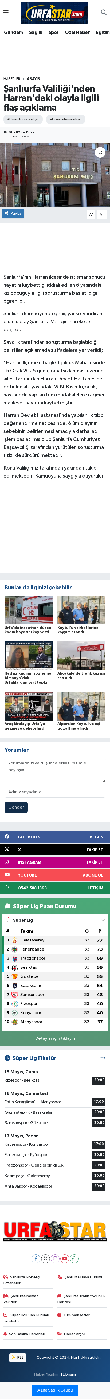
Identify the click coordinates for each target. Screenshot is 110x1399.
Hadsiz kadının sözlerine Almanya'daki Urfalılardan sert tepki (28, 678)
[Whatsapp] (74, 1258)
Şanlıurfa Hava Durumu (84, 1277)
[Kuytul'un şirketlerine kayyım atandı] (81, 610)
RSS (20, 1357)
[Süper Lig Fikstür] (102, 1058)
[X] (45, 1258)
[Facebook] (36, 1258)
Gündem (13, 32)
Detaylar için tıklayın (55, 1038)
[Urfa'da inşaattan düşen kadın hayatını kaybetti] (29, 610)
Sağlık (35, 32)
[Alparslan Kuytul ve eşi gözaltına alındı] (81, 706)
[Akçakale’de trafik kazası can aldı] (81, 655)
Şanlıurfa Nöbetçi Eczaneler (21, 1280)
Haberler (11, 79)
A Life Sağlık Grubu (55, 1390)
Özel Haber (77, 32)
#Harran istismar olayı (65, 119)
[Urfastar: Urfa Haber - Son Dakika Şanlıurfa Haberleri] (54, 12)
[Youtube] (64, 1258)
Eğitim (102, 32)
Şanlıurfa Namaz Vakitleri (21, 1299)
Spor (54, 32)
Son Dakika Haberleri (27, 1334)
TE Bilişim (68, 1374)
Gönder (16, 807)
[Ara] (104, 13)
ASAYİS (33, 79)
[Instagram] (55, 1258)
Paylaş (16, 213)
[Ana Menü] (6, 13)
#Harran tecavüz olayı (22, 119)
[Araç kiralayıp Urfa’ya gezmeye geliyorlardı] (29, 706)
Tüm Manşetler (77, 1315)
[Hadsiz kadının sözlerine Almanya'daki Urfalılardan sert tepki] (29, 655)
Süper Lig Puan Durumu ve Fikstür (26, 1318)
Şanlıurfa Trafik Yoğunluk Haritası (81, 1299)
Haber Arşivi (74, 1334)
